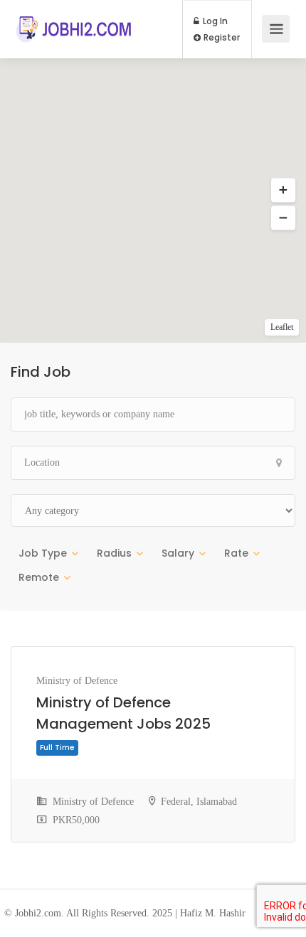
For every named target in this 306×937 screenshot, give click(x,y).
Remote (39, 577)
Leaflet (281, 327)
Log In (214, 21)
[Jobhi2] (74, 22)
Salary (178, 553)
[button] (283, 190)
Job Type (43, 553)
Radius (114, 553)
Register (220, 37)
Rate (236, 553)
